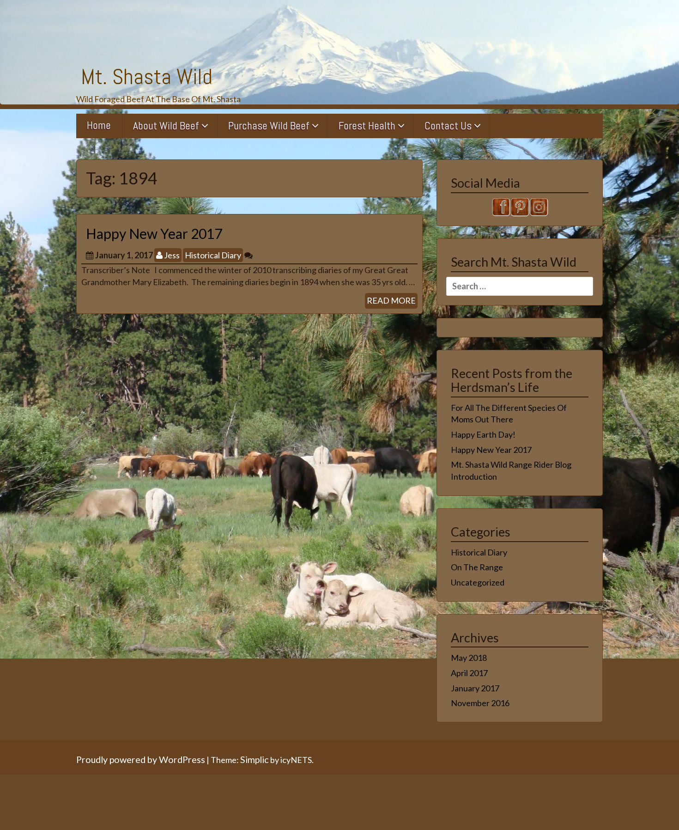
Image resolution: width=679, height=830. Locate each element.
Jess (171, 255)
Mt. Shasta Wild (146, 77)
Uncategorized (477, 582)
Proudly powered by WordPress (140, 759)
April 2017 (469, 673)
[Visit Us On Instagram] (538, 206)
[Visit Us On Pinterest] (519, 206)
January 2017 (475, 688)
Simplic (254, 759)
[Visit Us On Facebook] (500, 206)
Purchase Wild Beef (268, 126)
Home (99, 125)
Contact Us (448, 126)
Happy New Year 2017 (154, 233)
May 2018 (469, 658)
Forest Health (367, 126)
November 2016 (480, 703)
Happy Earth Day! (483, 434)
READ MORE (391, 300)
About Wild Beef (166, 126)
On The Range (477, 567)
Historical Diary (213, 255)
